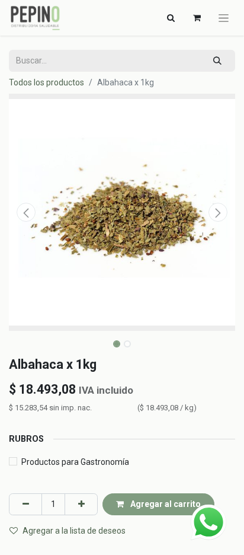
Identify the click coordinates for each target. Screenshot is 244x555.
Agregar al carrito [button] (165, 504)
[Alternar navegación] (223, 18)
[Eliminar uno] (25, 504)
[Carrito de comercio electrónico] (196, 17)
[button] (26, 212)
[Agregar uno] (81, 504)
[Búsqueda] (217, 61)
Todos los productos (46, 82)
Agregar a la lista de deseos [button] (74, 530)
